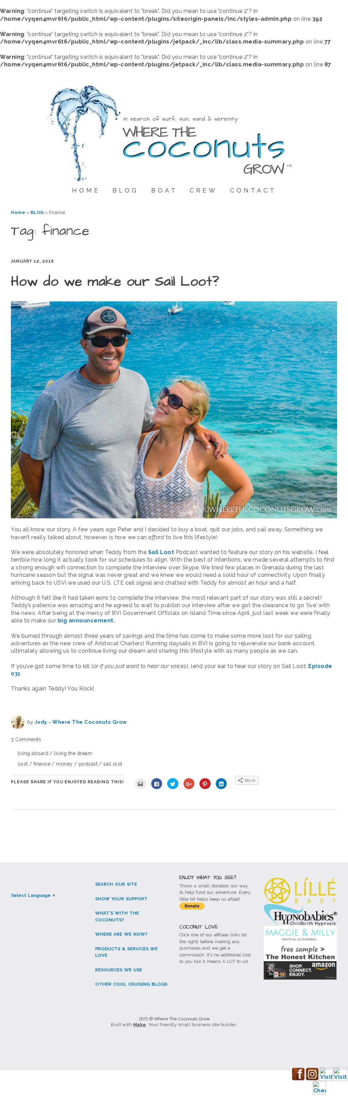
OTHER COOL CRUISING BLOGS (131, 984)
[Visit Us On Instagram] (312, 1079)
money (64, 764)
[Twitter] (121, 1043)
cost (23, 764)
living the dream (73, 753)
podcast (88, 764)
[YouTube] (200, 1043)
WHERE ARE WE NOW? (121, 934)
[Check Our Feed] (319, 1092)
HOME (86, 190)
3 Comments (26, 739)
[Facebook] (95, 1043)
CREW (204, 190)
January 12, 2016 (32, 261)
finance (42, 764)
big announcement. (86, 620)
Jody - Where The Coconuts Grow (81, 722)
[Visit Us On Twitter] (340, 1079)
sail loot (112, 764)
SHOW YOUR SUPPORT (121, 898)
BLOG (125, 190)
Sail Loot (162, 552)
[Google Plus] (147, 1043)
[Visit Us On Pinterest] (326, 1079)
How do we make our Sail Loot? (115, 281)
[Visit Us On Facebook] (298, 1079)
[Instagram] (174, 1043)
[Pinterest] (227, 1043)
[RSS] (253, 1043)
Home (18, 212)
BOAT (164, 190)
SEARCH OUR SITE (116, 884)
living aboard (33, 753)
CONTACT (253, 190)
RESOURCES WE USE (118, 969)
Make (139, 1024)
